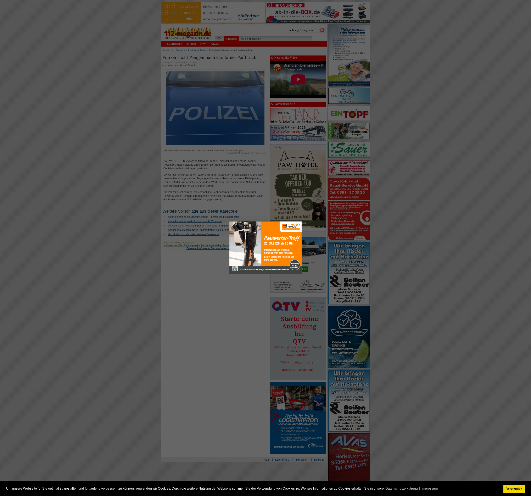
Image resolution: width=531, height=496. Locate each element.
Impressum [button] (429, 488)
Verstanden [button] (514, 488)
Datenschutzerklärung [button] (401, 488)
